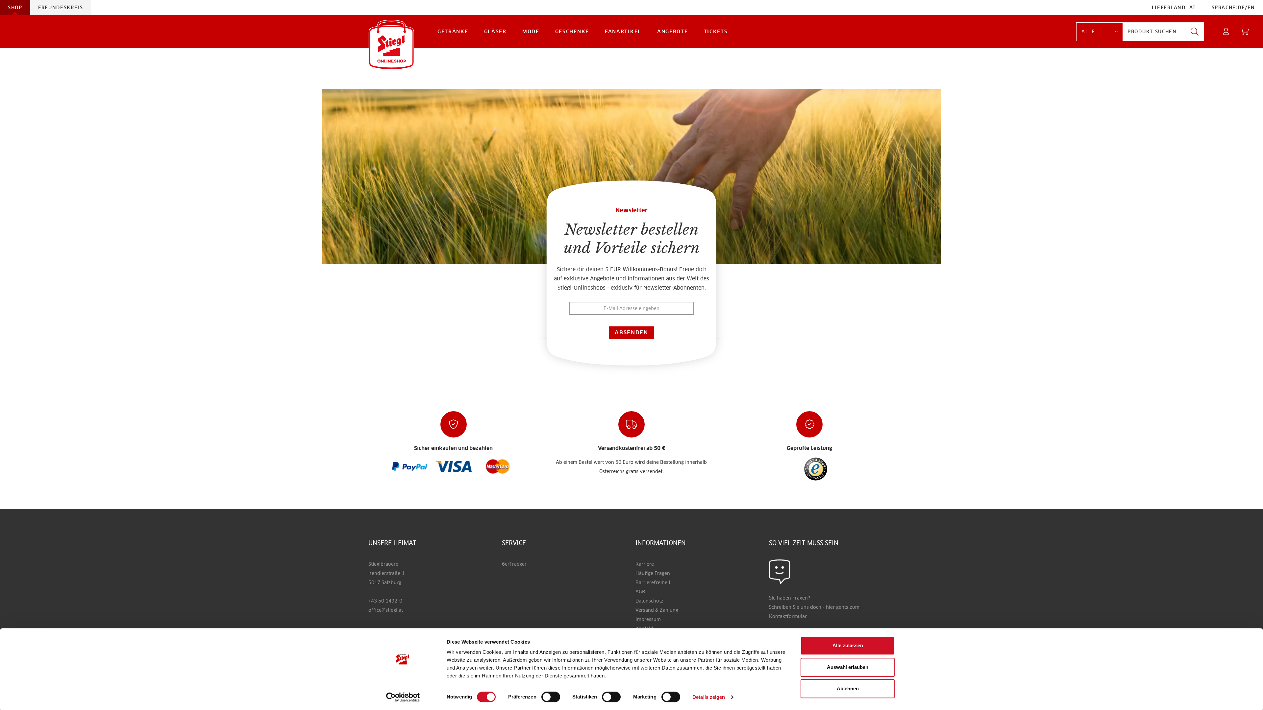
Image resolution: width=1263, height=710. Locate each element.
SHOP (15, 8)
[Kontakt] (779, 572)
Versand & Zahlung (656, 610)
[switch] (550, 697)
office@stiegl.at (385, 610)
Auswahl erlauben (847, 667)
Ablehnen (848, 688)
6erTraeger (514, 564)
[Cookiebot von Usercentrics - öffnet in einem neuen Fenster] (403, 697)
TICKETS (716, 31)
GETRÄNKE (452, 31)
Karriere (644, 564)
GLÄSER (495, 31)
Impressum (648, 619)
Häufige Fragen (652, 573)
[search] (1194, 32)
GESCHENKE (572, 31)
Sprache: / (1233, 8)
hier (830, 607)
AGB (640, 592)
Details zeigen (708, 697)
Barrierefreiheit (652, 582)
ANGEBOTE (672, 31)
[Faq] (409, 466)
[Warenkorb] (1245, 31)
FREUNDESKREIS (60, 8)
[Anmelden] (1226, 31)
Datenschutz (649, 601)
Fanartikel (623, 31)
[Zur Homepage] (391, 44)
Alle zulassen (847, 645)
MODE (530, 31)
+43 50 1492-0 (385, 601)
